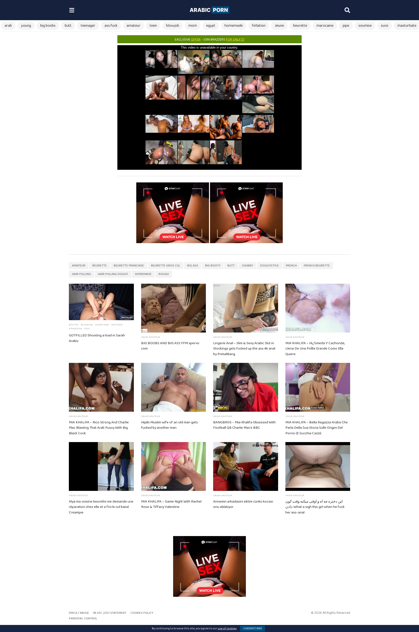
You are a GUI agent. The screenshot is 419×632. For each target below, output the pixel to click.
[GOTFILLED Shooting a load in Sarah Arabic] (101, 302)
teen (153, 26)
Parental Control (83, 618)
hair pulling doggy (113, 274)
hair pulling (81, 274)
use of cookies (227, 628)
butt (68, 26)
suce (384, 26)
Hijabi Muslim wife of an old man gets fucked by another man (169, 425)
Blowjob (87, 324)
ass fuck (111, 26)
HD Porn (116, 324)
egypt (210, 26)
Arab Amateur (150, 337)
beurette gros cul (165, 265)
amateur (133, 26)
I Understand (252, 628)
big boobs (48, 26)
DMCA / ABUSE (79, 612)
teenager (88, 26)
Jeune (279, 26)
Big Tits (73, 324)
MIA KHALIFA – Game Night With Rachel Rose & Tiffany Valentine (171, 504)
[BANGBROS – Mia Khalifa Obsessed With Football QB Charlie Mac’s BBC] (245, 387)
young (26, 26)
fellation (259, 26)
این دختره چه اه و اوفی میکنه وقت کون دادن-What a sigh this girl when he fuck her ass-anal (315, 507)
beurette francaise (129, 265)
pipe (346, 26)
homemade (234, 26)
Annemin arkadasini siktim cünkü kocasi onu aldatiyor (243, 504)
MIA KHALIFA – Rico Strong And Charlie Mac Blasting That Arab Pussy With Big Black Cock (99, 427)
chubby (247, 265)
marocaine (324, 26)
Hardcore (102, 324)
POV (86, 328)
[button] (71, 10)
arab (8, 26)
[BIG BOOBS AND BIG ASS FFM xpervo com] (173, 308)
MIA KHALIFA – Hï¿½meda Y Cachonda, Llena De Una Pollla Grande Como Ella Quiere (315, 348)
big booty (212, 265)
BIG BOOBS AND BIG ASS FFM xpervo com (170, 346)
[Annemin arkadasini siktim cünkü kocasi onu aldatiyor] (245, 466)
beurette (300, 26)
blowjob (172, 26)
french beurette (317, 265)
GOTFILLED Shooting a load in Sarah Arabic (97, 338)
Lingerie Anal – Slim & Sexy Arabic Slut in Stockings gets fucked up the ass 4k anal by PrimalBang (244, 348)
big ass (192, 265)
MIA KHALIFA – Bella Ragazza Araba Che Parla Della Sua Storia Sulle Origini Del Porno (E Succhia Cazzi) (316, 427)
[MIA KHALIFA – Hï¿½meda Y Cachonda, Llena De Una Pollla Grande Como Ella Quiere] (317, 308)
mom (192, 26)
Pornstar (75, 328)
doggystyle (269, 265)
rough (164, 274)
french (291, 265)
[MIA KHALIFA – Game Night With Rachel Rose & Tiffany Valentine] (173, 466)
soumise (365, 26)
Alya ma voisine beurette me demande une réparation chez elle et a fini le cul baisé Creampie (101, 507)
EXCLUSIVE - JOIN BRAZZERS (209, 39)
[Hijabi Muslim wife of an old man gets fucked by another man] (173, 387)
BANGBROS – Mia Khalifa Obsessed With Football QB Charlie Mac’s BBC (244, 425)
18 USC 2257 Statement (109, 612)
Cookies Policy (141, 612)
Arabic (209, 10)
